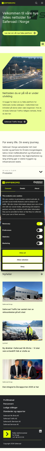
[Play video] (42, 44)
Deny (22, 267)
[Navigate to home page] (8, 3)
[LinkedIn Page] (40, 431)
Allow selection (22, 260)
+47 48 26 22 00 (18, 437)
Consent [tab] (8, 188)
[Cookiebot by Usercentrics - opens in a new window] (33, 182)
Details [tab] (22, 188)
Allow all (22, 253)
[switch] (40, 230)
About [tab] (37, 188)
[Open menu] (42, 3)
